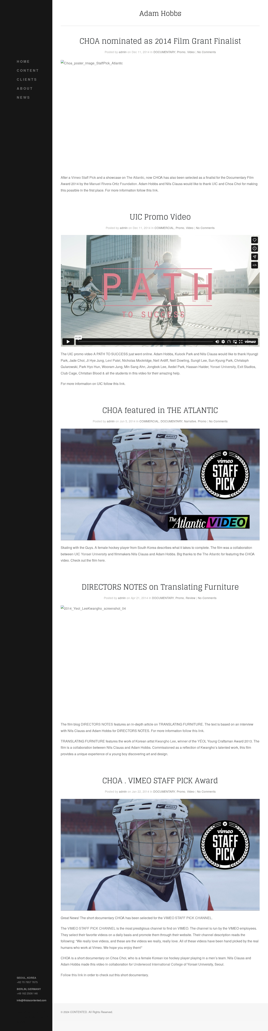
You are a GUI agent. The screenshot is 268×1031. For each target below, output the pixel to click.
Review (190, 598)
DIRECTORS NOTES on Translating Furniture (160, 587)
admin (123, 52)
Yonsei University (223, 366)
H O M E (23, 61)
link (155, 190)
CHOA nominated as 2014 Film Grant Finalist (160, 41)
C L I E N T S (26, 79)
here (101, 560)
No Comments (206, 52)
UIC (215, 183)
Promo (181, 52)
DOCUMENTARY (164, 52)
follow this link (193, 730)
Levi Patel (113, 360)
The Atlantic (135, 177)
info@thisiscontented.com (31, 1000)
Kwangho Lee (165, 741)
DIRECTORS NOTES (97, 724)
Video (191, 52)
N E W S (23, 97)
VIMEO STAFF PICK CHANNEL (188, 917)
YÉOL (202, 741)
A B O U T (24, 88)
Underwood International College (158, 964)
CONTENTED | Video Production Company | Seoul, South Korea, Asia (33, 27)
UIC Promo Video (160, 217)
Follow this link (72, 974)
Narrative (190, 421)
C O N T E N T (27, 70)
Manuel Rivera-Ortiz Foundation (113, 183)
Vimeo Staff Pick (83, 177)
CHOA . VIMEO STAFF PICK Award (160, 780)
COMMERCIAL (164, 228)
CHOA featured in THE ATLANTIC (160, 410)
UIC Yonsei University (90, 554)
